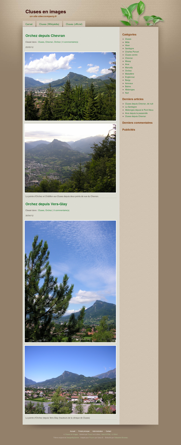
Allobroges (130, 89)
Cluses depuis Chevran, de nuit (139, 103)
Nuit (127, 92)
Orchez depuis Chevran (45, 35)
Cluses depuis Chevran (135, 116)
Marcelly (129, 67)
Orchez (57, 41)
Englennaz (130, 76)
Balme (128, 86)
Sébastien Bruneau (121, 437)
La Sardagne (131, 106)
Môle (127, 42)
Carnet (29, 24)
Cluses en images (45, 11)
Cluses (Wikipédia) (49, 24)
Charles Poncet (132, 51)
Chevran (49, 41)
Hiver (127, 45)
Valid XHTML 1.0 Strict (109, 434)
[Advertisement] (136, 146)
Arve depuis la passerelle (136, 113)
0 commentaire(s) (70, 41)
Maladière (129, 73)
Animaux (129, 83)
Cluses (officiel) (74, 24)
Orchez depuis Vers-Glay (46, 203)
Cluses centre (131, 54)
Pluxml (90, 434)
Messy (128, 61)
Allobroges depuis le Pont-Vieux (139, 109)
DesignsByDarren (72, 437)
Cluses (41, 41)
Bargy (127, 80)
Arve (127, 64)
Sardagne (129, 48)
